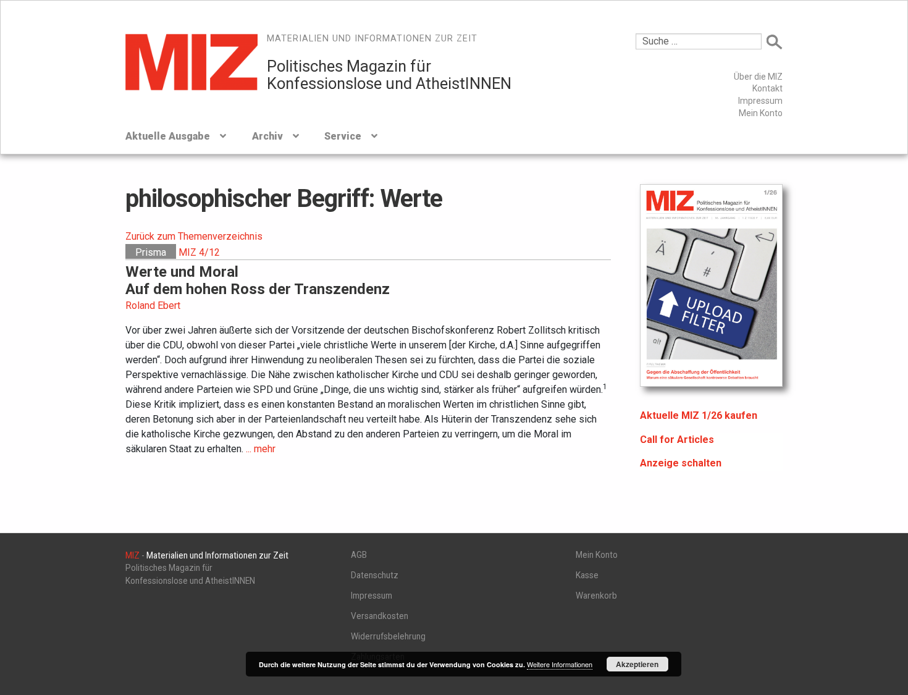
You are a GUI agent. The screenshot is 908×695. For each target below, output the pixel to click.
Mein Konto (761, 113)
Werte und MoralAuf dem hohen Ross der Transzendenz (257, 280)
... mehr (260, 449)
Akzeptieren (637, 664)
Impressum (760, 101)
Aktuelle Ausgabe (167, 136)
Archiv (267, 136)
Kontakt (767, 88)
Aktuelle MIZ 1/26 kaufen (698, 415)
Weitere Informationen (559, 664)
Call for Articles (677, 439)
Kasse (587, 575)
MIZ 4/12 (199, 252)
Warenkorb (596, 595)
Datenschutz (374, 575)
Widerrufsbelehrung (388, 636)
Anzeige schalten (680, 463)
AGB (359, 555)
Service (342, 136)
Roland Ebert (152, 305)
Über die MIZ (758, 77)
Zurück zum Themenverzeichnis (194, 236)
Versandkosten (379, 616)
